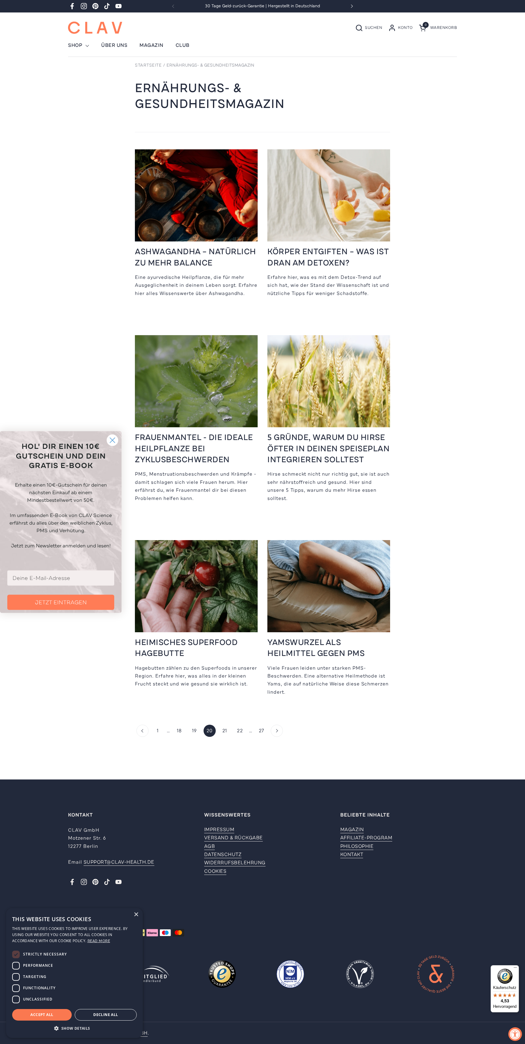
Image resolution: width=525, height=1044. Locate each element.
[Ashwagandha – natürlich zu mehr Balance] (196, 195)
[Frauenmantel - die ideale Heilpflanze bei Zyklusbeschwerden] (196, 381)
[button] (368, 28)
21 (226, 730)
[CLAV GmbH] (95, 28)
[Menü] (515, 969)
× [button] (136, 914)
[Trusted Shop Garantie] (222, 975)
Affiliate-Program (366, 837)
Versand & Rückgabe (233, 837)
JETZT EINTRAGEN (61, 602)
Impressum (219, 829)
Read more (99, 940)
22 (241, 730)
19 (196, 730)
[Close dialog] (112, 440)
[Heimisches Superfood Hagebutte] (196, 586)
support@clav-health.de (119, 862)
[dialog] (74, 973)
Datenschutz (223, 854)
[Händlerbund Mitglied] (154, 975)
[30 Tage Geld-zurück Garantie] (435, 975)
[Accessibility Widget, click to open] (515, 1034)
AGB (209, 846)
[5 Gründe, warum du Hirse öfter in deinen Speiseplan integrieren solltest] (328, 381)
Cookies (215, 871)
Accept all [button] (41, 1014)
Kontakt (351, 854)
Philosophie (357, 846)
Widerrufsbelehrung (235, 862)
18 (181, 730)
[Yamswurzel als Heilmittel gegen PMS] (328, 586)
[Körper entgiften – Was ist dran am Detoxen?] (328, 195)
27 (263, 730)
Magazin (352, 829)
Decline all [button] (105, 1014)
